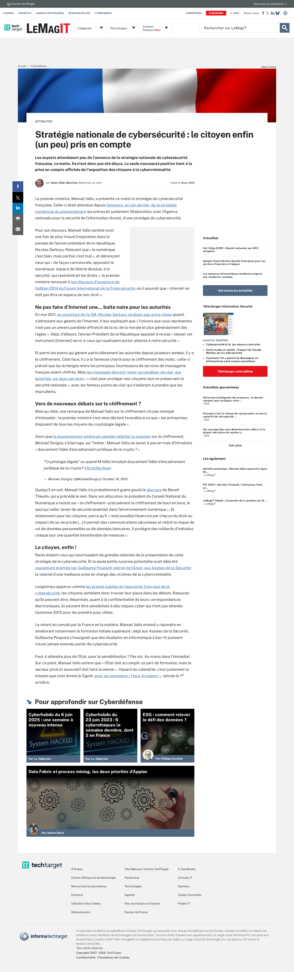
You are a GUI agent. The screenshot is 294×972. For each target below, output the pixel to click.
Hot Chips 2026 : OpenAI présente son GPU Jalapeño (231, 250)
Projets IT (25, 13)
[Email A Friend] (17, 229)
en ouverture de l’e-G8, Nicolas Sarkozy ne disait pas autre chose (114, 314)
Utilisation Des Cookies (86, 903)
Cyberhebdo (103, 13)
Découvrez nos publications (269, 4)
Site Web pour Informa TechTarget (147, 869)
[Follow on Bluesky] (277, 13)
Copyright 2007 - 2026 (90, 952)
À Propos (77, 869)
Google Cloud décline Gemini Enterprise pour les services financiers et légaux (234, 263)
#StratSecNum (97, 468)
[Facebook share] (17, 186)
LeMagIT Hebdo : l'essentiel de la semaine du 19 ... (235, 500)
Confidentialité (86, 957)
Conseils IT (185, 877)
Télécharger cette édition (235, 371)
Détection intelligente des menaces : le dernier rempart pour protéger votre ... (233, 399)
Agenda (130, 895)
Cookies (8, 13)
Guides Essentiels (189, 895)
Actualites (43, 121)
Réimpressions (80, 912)
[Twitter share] (17, 197)
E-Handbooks (187, 869)
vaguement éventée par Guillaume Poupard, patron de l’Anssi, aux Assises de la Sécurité (112, 568)
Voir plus (235, 445)
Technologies (133, 886)
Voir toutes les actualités (235, 290)
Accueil (22, 66)
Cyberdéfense (38, 66)
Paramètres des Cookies (114, 957)
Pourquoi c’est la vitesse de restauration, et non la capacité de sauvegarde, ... (235, 415)
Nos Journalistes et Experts (142, 903)
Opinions (184, 886)
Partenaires (132, 877)
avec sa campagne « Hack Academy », (128, 676)
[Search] (284, 28)
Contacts (77, 895)
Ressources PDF (79, 13)
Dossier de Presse (136, 912)
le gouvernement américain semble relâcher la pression (102, 436)
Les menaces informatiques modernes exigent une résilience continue (232, 275)
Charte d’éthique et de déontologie (93, 877)
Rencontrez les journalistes (89, 886)
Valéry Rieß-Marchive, (64, 182)
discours (154, 490)
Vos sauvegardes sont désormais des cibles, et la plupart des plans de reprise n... (234, 431)
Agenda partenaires (50, 13)
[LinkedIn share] (17, 208)
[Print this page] (17, 219)
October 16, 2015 (115, 479)
